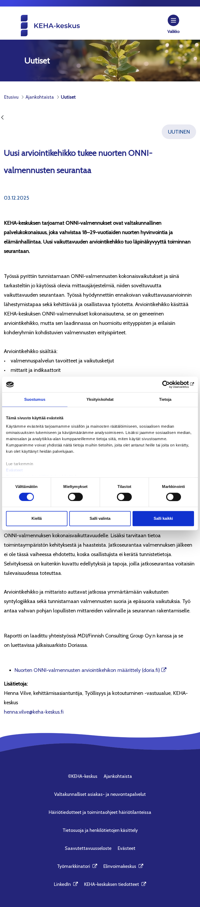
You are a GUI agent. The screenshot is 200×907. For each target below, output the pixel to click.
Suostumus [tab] (34, 399)
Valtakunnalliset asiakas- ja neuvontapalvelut (100, 794)
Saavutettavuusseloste (88, 848)
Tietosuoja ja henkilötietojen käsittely (100, 830)
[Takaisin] (2, 118)
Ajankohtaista (118, 776)
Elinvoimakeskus (123, 866)
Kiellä (37, 518)
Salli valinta (100, 518)
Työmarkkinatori (77, 866)
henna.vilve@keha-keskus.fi (34, 712)
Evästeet (14, 470)
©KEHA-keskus (82, 776)
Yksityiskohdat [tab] (100, 399)
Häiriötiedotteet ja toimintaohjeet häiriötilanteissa (100, 812)
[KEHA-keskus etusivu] (42, 25)
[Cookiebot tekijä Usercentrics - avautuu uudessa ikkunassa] (171, 384)
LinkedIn (66, 884)
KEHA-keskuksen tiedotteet (115, 884)
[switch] (75, 497)
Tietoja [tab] (165, 399)
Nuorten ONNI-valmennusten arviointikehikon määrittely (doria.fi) (87, 670)
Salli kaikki (163, 518)
